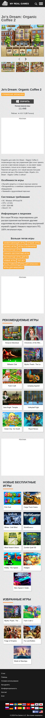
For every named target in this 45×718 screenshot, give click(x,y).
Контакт (4, 692)
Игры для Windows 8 (14, 267)
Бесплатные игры (12, 250)
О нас (3, 673)
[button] (8, 73)
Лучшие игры (33, 243)
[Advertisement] (22, 136)
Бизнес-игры (10, 246)
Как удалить (5, 685)
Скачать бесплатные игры (16, 253)
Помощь (4, 677)
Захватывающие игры (14, 243)
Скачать (25, 101)
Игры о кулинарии (27, 246)
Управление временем (13, 94)
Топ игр (21, 260)
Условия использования (9, 681)
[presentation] (19, 59)
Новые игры (10, 260)
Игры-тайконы (11, 264)
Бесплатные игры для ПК (16, 257)
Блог (2, 696)
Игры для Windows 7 (30, 264)
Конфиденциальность (9, 688)
